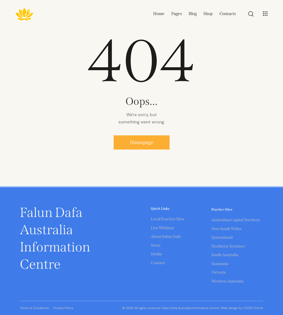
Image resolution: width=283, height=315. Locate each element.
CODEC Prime (252, 308)
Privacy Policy (63, 308)
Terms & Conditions (34, 308)
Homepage (141, 142)
